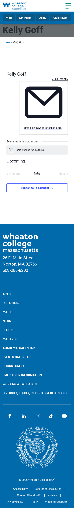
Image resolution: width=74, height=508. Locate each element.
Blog (6, 330)
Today (37, 173)
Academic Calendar (19, 348)
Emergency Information (22, 375)
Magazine (10, 339)
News (7, 321)
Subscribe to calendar (35, 188)
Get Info (24, 17)
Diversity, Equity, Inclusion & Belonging (35, 393)
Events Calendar (17, 357)
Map (6, 312)
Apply (42, 17)
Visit (9, 17)
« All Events (60, 79)
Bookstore (12, 366)
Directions (11, 303)
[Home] (18, 6)
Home (6, 42)
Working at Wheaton (20, 384)
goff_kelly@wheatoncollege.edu (43, 128)
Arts (7, 294)
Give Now (59, 17)
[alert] (37, 150)
